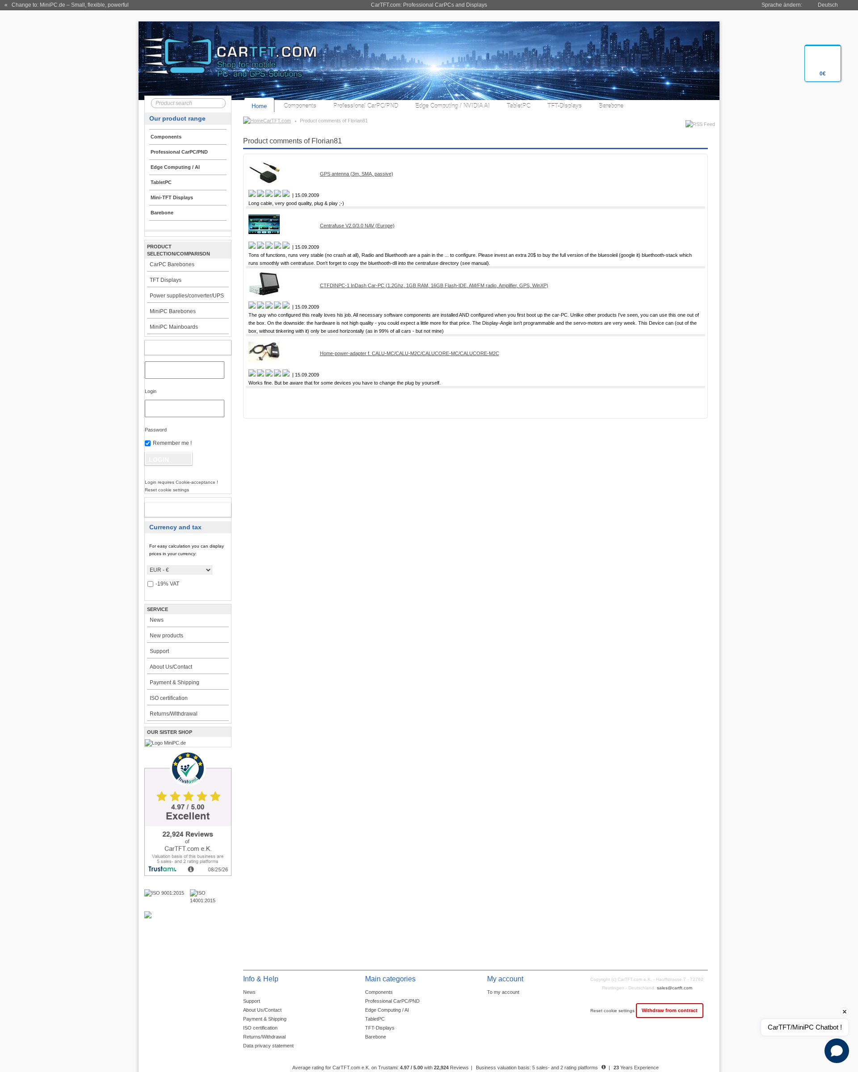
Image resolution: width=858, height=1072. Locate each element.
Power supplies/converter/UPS (187, 296)
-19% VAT (167, 584)
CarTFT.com (277, 120)
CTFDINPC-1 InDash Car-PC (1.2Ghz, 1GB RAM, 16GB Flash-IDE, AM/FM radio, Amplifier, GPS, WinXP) (434, 285)
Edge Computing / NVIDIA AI (452, 106)
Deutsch (828, 5)
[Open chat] (836, 1050)
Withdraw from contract (670, 1010)
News (157, 620)
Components (300, 106)
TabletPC (518, 106)
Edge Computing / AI (387, 1010)
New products (166, 635)
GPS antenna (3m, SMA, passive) (356, 173)
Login (150, 391)
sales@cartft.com (674, 987)
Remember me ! (172, 443)
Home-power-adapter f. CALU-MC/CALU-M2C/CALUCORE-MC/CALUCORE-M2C (409, 353)
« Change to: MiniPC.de (66, 5)
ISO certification (169, 698)
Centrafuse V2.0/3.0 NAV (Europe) (357, 225)
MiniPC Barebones (173, 311)
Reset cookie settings (613, 1010)
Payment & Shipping (174, 682)
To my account (503, 992)
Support (159, 651)
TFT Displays (165, 280)
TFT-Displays (564, 106)
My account (178, 347)
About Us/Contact (171, 667)
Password (156, 429)
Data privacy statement (268, 1045)
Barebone (611, 106)
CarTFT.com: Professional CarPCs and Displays (429, 5)
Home (259, 106)
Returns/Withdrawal (174, 714)
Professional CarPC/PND (365, 106)
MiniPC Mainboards (174, 327)
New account (178, 509)
